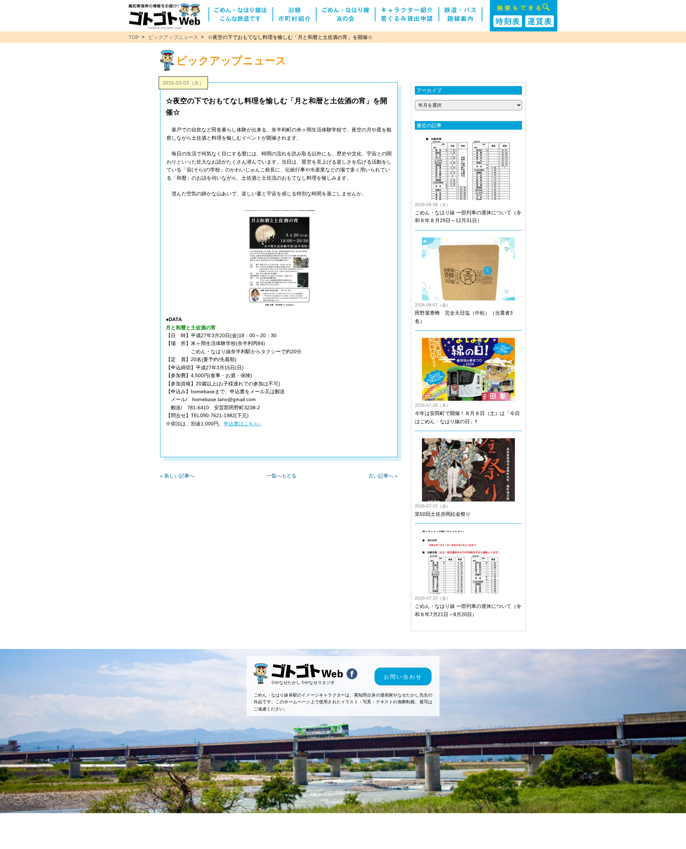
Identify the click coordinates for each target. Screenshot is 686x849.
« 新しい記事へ (177, 476)
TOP (134, 37)
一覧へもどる (282, 476)
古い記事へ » (383, 476)
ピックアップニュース (173, 37)
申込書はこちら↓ (242, 423)
